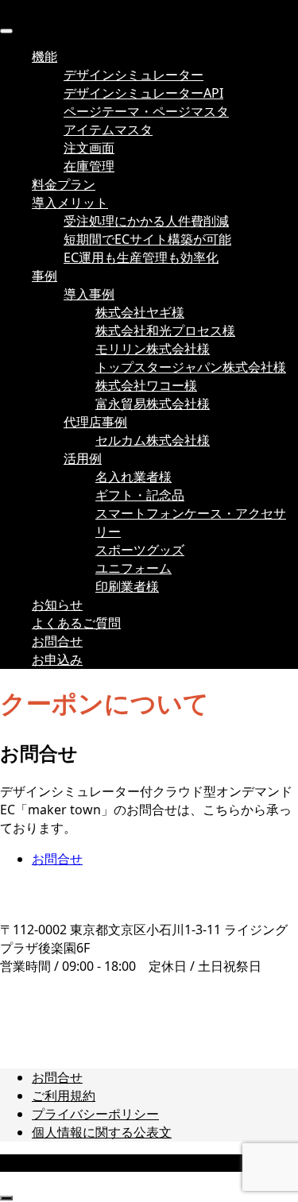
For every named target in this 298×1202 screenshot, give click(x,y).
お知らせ (57, 604)
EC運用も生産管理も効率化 (141, 257)
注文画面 (89, 148)
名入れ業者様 (133, 476)
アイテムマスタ (108, 129)
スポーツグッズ (139, 549)
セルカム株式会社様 (152, 440)
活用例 (83, 458)
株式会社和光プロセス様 (165, 330)
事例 (44, 275)
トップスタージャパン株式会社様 (190, 367)
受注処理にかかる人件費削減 (146, 221)
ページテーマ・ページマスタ (146, 111)
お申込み (57, 659)
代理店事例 (95, 422)
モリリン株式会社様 (152, 349)
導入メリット (70, 202)
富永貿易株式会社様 (152, 403)
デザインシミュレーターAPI (143, 93)
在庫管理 (89, 166)
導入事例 (89, 294)
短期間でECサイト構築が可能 (147, 239)
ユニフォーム (133, 568)
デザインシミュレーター (133, 74)
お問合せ (57, 641)
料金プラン (63, 184)
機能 (44, 56)
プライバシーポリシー (95, 1114)
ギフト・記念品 (139, 495)
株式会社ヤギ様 (139, 312)
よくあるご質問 (76, 623)
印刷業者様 (127, 586)
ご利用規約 (63, 1095)
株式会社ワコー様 (146, 385)
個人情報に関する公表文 (102, 1132)
